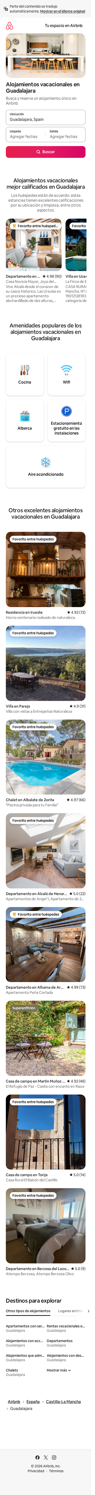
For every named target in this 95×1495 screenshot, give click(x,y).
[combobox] (46, 120)
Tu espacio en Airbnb (64, 25)
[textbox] (26, 137)
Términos (56, 1471)
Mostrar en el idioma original (62, 11)
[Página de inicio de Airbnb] (9, 25)
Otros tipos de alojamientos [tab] (28, 1311)
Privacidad (36, 1471)
